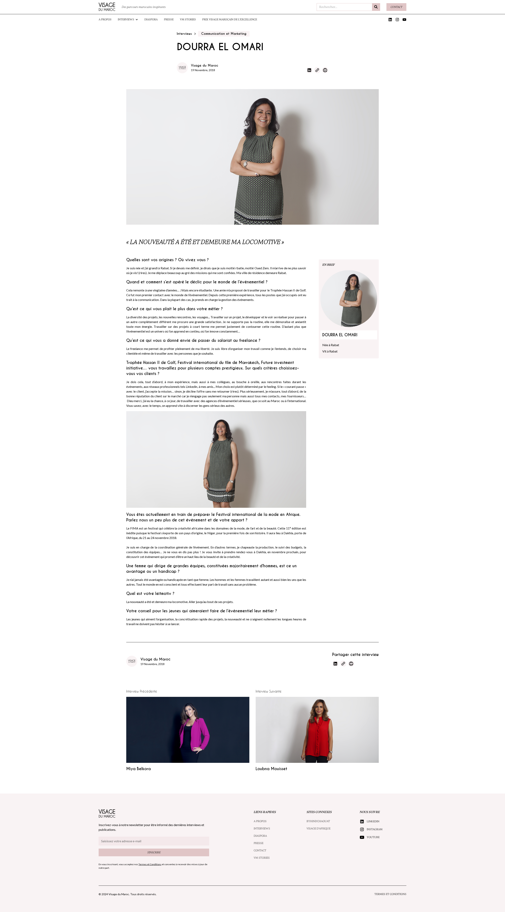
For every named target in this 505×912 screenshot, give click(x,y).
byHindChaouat (318, 821)
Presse (169, 19)
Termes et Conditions (390, 894)
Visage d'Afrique (318, 828)
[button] (128, 19)
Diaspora (151, 19)
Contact (396, 7)
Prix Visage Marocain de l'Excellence (229, 19)
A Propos (105, 19)
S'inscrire (154, 852)
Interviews (262, 828)
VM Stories (188, 19)
